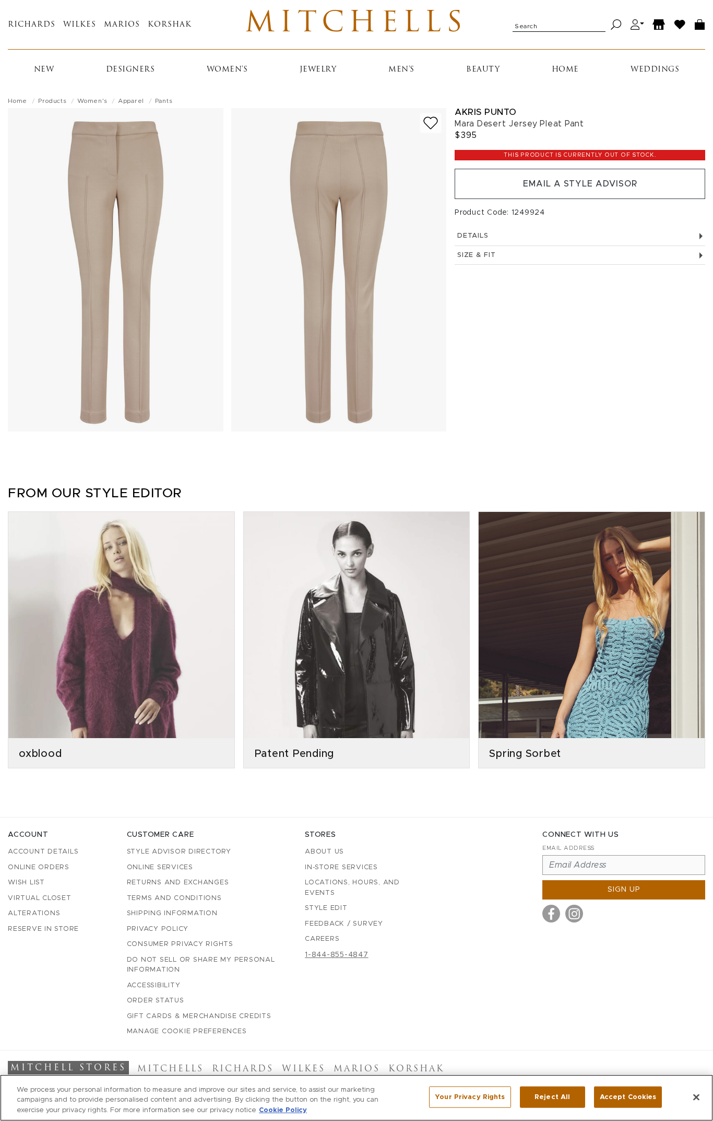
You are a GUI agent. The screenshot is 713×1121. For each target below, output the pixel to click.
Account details (43, 851)
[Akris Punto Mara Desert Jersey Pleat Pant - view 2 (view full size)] (339, 269)
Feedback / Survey (344, 923)
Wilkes (79, 25)
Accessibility (154, 985)
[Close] (696, 1096)
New (44, 70)
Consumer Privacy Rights (180, 944)
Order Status (155, 1000)
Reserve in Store (43, 929)
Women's (227, 70)
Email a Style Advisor (580, 184)
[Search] (616, 24)
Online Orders (38, 867)
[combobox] (559, 24)
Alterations (34, 913)
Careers (322, 939)
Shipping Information (172, 913)
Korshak (170, 25)
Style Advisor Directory (179, 851)
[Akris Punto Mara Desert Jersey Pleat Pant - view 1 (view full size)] (115, 269)
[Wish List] (680, 25)
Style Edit (326, 908)
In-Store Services (341, 867)
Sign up (624, 889)
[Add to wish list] (430, 123)
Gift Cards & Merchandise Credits (199, 1016)
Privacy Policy (158, 929)
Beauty (483, 70)
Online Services (160, 867)
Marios (122, 25)
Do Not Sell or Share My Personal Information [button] (201, 965)
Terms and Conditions (174, 898)
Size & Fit (476, 255)
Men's (401, 70)
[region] (356, 1098)
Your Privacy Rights (470, 1096)
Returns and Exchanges (178, 882)
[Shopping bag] (700, 25)
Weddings (655, 70)
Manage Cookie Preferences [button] (187, 1031)
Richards (31, 25)
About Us (324, 851)
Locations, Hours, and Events (352, 887)
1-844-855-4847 (337, 955)
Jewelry (318, 70)
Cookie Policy (283, 1110)
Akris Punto (486, 112)
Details (472, 235)
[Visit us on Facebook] (551, 914)
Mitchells (356, 24)
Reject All (552, 1096)
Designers (130, 70)
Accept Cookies (628, 1096)
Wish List (26, 882)
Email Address (568, 848)
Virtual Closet (40, 898)
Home (565, 70)
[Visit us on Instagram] (574, 914)
